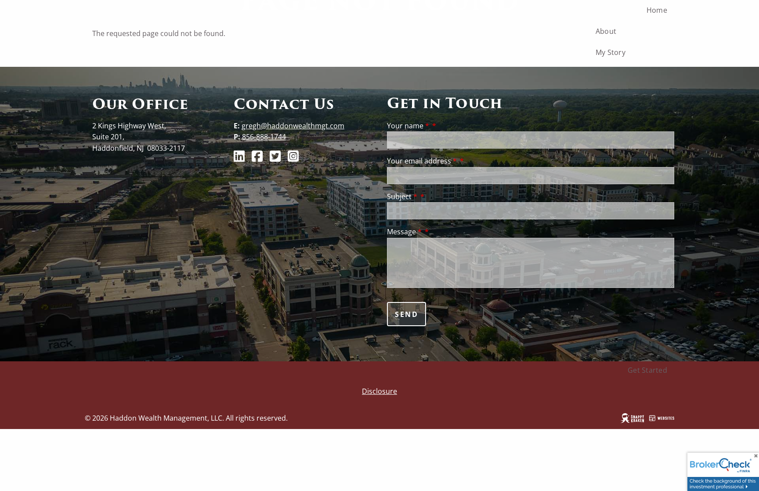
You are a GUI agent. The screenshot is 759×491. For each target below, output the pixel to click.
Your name (408, 126)
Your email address (422, 161)
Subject (402, 196)
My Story (610, 52)
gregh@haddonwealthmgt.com (293, 126)
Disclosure (379, 391)
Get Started (647, 370)
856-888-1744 (264, 137)
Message (404, 231)
